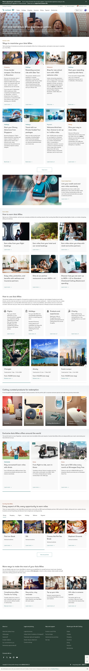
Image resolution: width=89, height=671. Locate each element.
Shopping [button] (29, 10)
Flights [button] (18, 10)
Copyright (5, 664)
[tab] (5, 515)
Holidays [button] (23, 10)
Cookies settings (28, 642)
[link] (32, 190)
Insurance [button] (36, 10)
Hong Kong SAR (77, 664)
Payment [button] (47, 10)
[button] (8, 104)
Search (61, 6)
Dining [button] (41, 10)
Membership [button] (54, 10)
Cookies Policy (54, 668)
